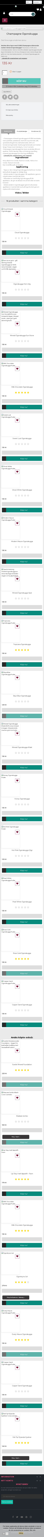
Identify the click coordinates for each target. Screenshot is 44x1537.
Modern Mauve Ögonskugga (22, 541)
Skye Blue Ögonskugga (22, 696)
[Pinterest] (26, 1517)
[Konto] (40, 9)
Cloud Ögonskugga (22, 233)
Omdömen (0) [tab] (36, 131)
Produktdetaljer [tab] (22, 131)
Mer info (32, 1530)
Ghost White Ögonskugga (22, 490)
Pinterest (15, 97)
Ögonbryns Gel (22, 1277)
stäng (21, 1533)
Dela (4, 97)
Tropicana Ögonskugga (22, 644)
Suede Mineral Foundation (22, 1064)
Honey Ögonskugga (22, 799)
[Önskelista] (37, 10)
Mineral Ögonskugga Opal (22, 593)
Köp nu (21, 81)
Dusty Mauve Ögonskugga (22, 1334)
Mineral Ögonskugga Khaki (22, 747)
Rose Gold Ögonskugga (22, 953)
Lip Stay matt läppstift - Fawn (22, 1174)
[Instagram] (31, 1517)
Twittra (10, 97)
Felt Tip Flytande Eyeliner (22, 1437)
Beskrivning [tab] (8, 131)
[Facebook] (13, 1517)
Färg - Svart (15, 1137)
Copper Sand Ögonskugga (22, 1005)
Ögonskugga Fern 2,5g (22, 284)
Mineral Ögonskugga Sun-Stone (22, 335)
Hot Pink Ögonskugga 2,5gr (22, 850)
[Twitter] (17, 1517)
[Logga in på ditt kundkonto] (4, 13)
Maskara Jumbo (22, 1116)
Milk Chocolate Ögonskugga (22, 387)
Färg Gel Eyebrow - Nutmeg (15, 1297)
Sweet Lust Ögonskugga (22, 438)
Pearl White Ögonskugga (22, 902)
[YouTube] (22, 1517)
